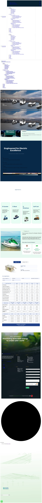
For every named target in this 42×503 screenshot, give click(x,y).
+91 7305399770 (9, 361)
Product (4, 104)
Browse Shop (8, 443)
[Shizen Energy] (3, 61)
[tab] (17, 262)
